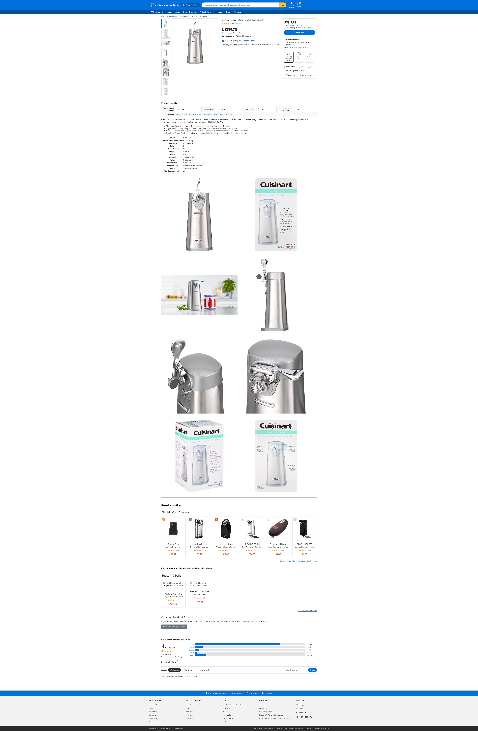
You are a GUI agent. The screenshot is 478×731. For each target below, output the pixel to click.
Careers (228, 12)
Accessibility (227, 715)
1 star (192, 655)
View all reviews (170, 662)
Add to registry (307, 75)
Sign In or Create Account (217, 693)
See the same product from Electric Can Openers (298, 561)
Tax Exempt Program (230, 722)
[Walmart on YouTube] (306, 717)
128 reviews (238, 24)
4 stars (191, 647)
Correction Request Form (174, 626)
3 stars (191, 650)
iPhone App (300, 705)
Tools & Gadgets (184, 16)
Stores (188, 708)
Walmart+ (189, 715)
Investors (152, 715)
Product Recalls (228, 718)
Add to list (291, 75)
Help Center (238, 693)
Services (169, 12)
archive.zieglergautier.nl (247, 40)
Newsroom (153, 711)
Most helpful (204, 670)
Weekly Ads (269, 693)
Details (302, 71)
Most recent (174, 670)
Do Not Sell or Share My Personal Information (275, 718)
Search (312, 670)
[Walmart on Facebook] (297, 717)
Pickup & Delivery (206, 12)
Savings (177, 12)
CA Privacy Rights (265, 711)
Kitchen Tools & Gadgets (199, 16)
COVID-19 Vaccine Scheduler (233, 705)
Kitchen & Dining (172, 16)
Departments (158, 12)
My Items (237, 12)
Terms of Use (263, 705)
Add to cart (299, 32)
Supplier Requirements (157, 722)
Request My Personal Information (271, 715)
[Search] (282, 4)
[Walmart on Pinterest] (310, 717)
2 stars (191, 652)
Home (163, 16)
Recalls (225, 711)
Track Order (253, 693)
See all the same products (307, 610)
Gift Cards (189, 718)
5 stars (191, 644)
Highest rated (189, 670)
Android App (300, 708)
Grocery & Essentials (190, 12)
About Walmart (154, 705)
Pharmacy (219, 12)
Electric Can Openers (226, 114)
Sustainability (154, 718)
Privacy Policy (264, 708)
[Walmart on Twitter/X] (301, 717)
